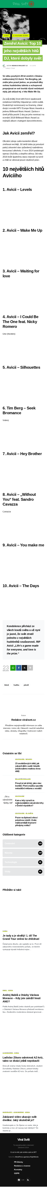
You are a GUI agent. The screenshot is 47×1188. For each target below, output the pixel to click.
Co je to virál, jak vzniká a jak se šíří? (23, 1152)
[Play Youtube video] (23, 208)
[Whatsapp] (13, 668)
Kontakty (18, 1169)
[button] (3, 3)
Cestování (19, 759)
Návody (29, 759)
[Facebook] (18, 668)
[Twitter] (24, 668)
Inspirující (7, 1112)
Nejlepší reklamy (23, 779)
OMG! (5, 990)
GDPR (16, 1173)
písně (26, 685)
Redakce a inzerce (22, 1166)
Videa (6, 35)
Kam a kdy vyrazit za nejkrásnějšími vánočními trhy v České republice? (29, 803)
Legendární (8, 1053)
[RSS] (28, 1180)
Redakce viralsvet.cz (23, 719)
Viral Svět (23, 1139)
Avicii (6, 685)
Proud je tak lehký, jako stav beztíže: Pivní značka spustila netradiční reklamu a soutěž (29, 786)
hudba (16, 685)
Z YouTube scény (20, 35)
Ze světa (29, 813)
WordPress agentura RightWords (27, 1157)
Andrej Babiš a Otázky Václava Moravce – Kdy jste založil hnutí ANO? (21, 998)
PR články (18, 1162)
